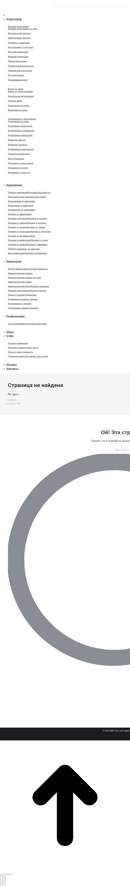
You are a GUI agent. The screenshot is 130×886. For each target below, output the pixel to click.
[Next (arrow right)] (4, 880)
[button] (26, 10)
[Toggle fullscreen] (7, 874)
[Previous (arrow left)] (1, 880)
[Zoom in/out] (11, 874)
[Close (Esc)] (1, 874)
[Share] (4, 874)
